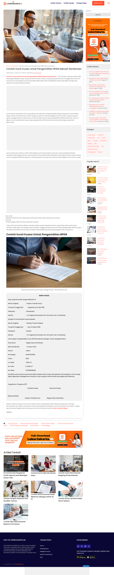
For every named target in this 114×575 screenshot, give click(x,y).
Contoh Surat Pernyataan (19, 425)
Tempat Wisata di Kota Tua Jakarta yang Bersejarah (102, 260)
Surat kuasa (34, 425)
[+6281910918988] (88, 546)
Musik (103, 138)
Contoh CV (101, 135)
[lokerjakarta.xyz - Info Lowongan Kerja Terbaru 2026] (13, 3)
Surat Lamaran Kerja (93, 146)
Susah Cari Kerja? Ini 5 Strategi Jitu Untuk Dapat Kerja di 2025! (98, 92)
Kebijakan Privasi (45, 551)
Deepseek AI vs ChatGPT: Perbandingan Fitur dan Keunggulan (97, 106)
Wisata (100, 152)
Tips (102, 146)
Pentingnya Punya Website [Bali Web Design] (102, 209)
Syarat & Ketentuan (46, 554)
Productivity (103, 140)
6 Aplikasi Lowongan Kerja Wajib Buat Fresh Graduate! (99, 112)
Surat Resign (45, 425)
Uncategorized (92, 152)
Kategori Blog (81, 3)
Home (8, 66)
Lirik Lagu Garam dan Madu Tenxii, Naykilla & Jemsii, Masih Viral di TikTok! (98, 119)
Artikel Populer (69, 3)
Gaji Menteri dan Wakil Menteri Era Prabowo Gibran (98, 79)
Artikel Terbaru (55, 3)
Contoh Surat (14, 66)
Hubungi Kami (44, 549)
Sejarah (90, 143)
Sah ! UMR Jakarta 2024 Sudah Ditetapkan (102, 251)
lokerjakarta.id (19, 564)
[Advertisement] (57, 571)
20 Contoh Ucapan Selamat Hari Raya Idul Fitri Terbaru (102, 180)
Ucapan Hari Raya (93, 149)
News (89, 140)
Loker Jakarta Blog (60, 408)
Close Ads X (86, 566)
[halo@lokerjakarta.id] (78, 546)
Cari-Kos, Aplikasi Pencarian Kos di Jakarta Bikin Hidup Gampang (99, 72)
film (99, 138)
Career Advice (91, 135)
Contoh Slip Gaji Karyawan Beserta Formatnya (102, 200)
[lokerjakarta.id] (85, 546)
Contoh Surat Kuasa (48, 423)
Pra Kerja (95, 140)
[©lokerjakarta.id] (81, 546)
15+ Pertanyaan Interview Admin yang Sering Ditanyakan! (99, 99)
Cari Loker (98, 3)
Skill (95, 143)
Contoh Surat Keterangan (29, 423)
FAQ (41, 557)
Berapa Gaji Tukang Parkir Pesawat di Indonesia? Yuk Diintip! (97, 86)
